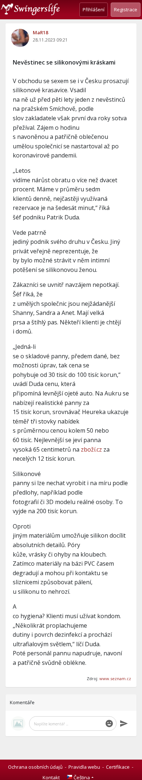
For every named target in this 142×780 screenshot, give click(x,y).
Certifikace (118, 767)
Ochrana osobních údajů (35, 767)
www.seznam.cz (115, 678)
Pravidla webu (84, 767)
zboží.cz (91, 449)
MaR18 (40, 32)
